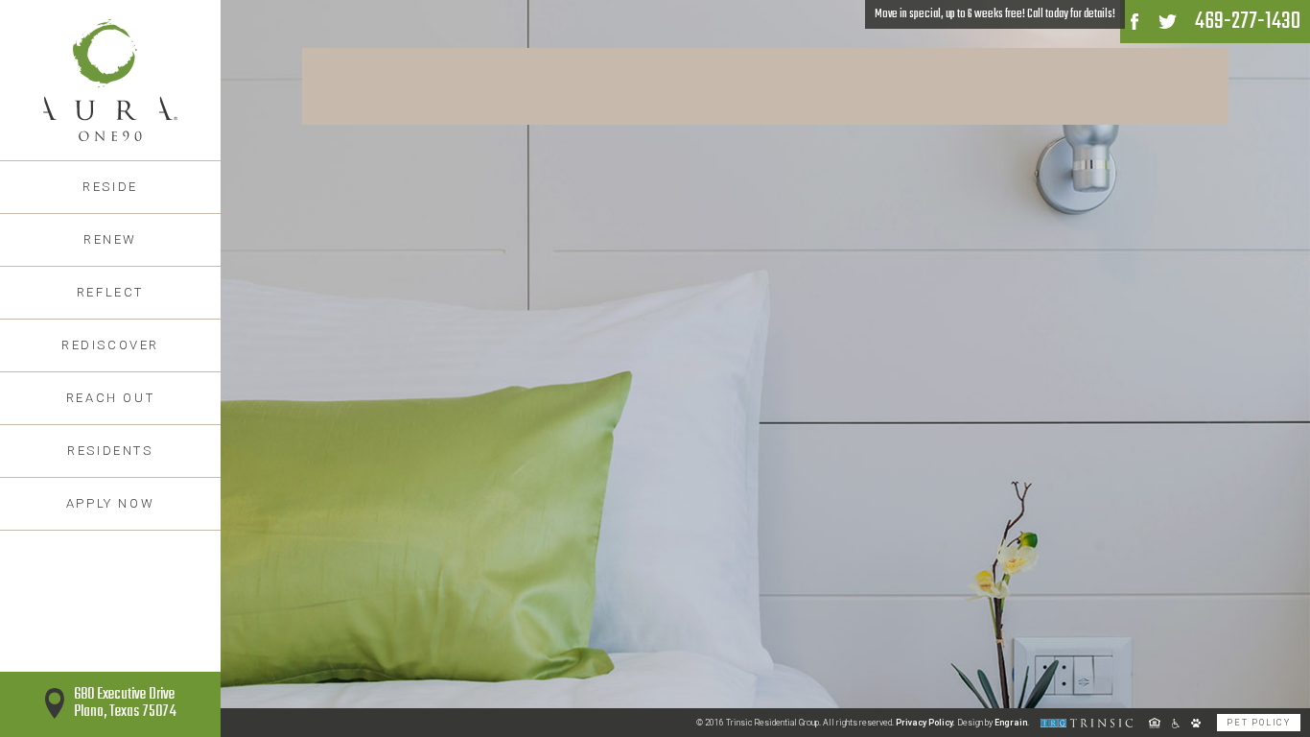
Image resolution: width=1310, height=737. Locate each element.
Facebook (1134, 21)
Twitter (1167, 21)
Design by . (993, 722)
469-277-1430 (1247, 21)
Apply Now (110, 503)
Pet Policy (1259, 722)
